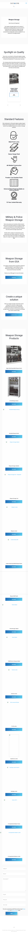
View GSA (14, 277)
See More (14, 371)
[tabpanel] (14, 86)
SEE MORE (14, 95)
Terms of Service (15, 910)
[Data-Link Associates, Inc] (14, 3)
